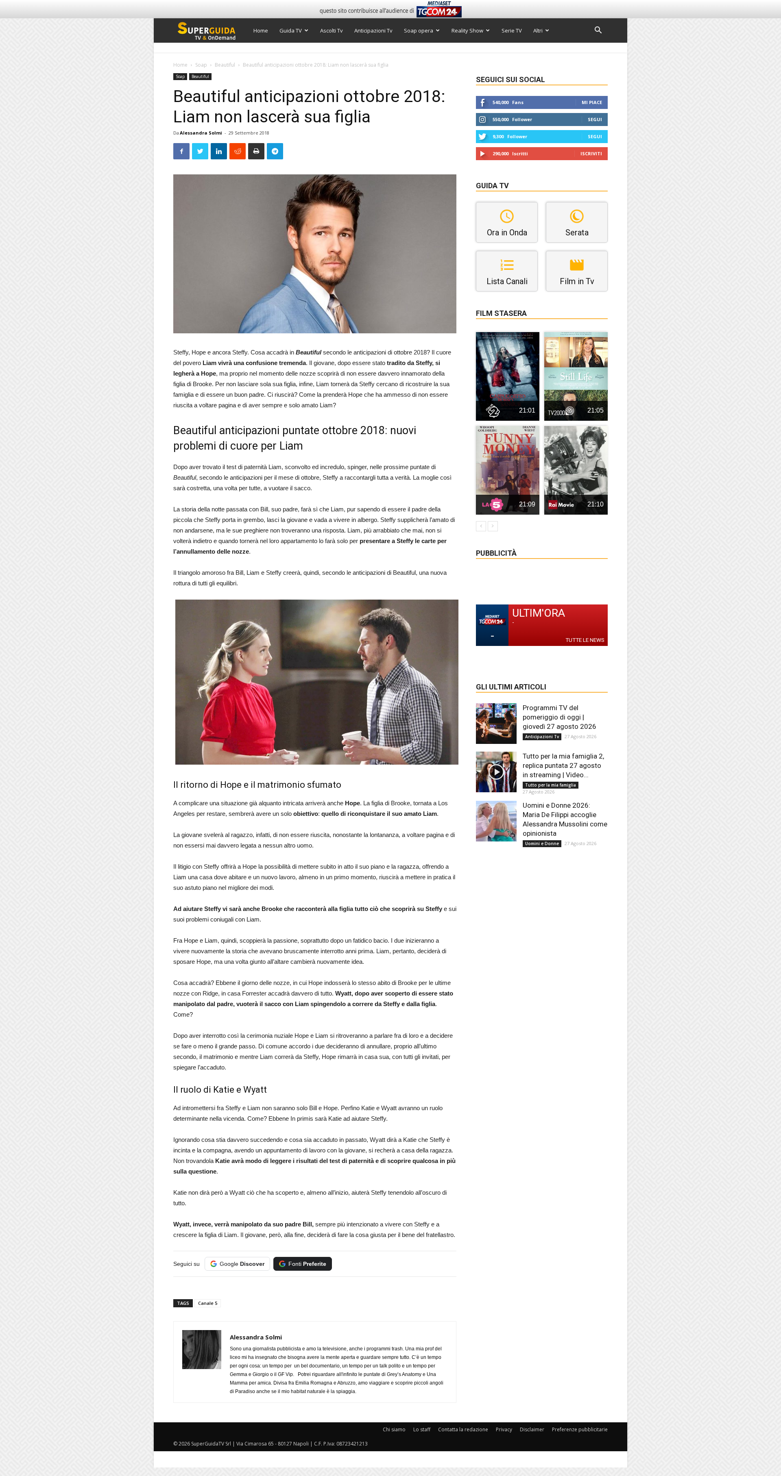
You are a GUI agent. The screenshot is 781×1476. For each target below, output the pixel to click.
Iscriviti (591, 153)
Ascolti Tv (331, 30)
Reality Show (467, 30)
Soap (201, 64)
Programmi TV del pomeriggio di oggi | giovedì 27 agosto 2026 (559, 717)
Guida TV (290, 30)
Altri (538, 30)
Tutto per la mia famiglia (550, 785)
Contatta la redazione (463, 1429)
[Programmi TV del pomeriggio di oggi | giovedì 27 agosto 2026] (496, 723)
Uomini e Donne (542, 843)
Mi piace (592, 102)
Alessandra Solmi (201, 133)
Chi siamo (394, 1429)
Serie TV (512, 30)
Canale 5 (207, 1303)
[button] (598, 31)
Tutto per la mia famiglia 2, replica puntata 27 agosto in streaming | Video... (563, 765)
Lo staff (421, 1429)
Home (260, 30)
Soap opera (418, 30)
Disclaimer (532, 1429)
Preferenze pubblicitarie (580, 1429)
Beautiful (225, 64)
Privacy (504, 1429)
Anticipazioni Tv (373, 30)
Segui (595, 119)
